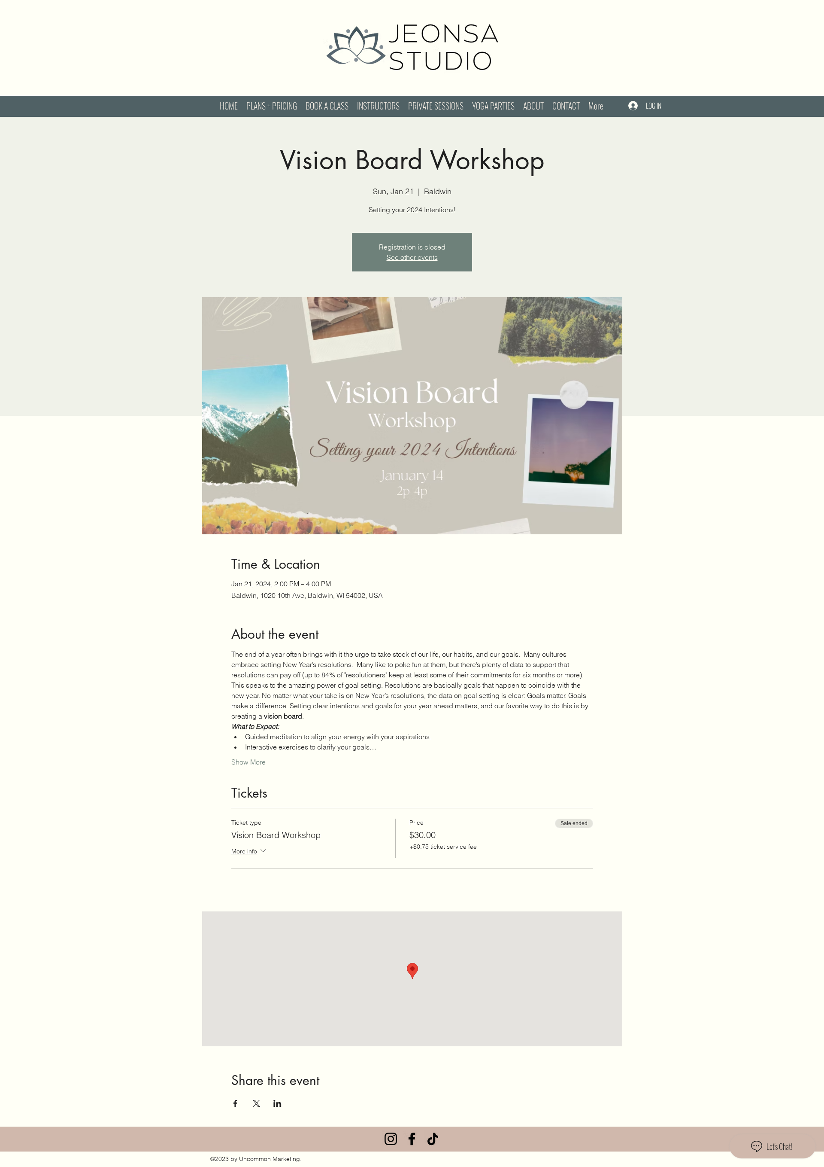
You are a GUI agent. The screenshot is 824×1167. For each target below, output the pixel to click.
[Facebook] (411, 1138)
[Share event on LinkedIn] (277, 1103)
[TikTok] (432, 1138)
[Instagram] (390, 1138)
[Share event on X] (256, 1103)
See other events (412, 257)
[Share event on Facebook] (235, 1103)
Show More (248, 762)
